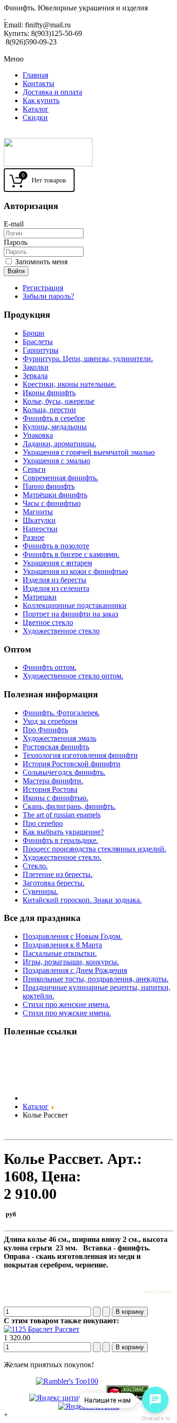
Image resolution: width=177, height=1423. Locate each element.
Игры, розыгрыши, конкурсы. (71, 962)
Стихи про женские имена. (66, 1004)
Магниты (38, 512)
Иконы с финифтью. (55, 798)
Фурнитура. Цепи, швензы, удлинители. (88, 359)
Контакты (38, 83)
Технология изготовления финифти (80, 755)
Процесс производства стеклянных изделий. (94, 849)
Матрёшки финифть (55, 495)
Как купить (41, 100)
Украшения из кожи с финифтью (75, 571)
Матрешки (40, 597)
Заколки (36, 367)
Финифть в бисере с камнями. (71, 554)
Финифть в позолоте (56, 546)
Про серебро (43, 823)
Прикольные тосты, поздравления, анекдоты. (96, 979)
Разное (33, 537)
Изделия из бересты (54, 580)
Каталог (36, 109)
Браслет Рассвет (52, 1329)
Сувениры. (40, 891)
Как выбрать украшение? (63, 832)
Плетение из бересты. (58, 874)
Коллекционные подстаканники (74, 605)
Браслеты (38, 342)
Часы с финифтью (52, 503)
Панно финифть (49, 486)
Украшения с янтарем (57, 563)
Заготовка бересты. (53, 883)
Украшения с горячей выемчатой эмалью (89, 452)
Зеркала (35, 376)
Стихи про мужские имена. (67, 1013)
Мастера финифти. (53, 781)
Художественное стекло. (62, 857)
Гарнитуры (41, 350)
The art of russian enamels (62, 815)
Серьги (34, 469)
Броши (33, 333)
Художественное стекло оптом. (73, 676)
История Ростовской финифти (71, 764)
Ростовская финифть (56, 747)
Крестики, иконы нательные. (69, 384)
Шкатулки (39, 520)
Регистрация (43, 288)
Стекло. (35, 866)
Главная (35, 75)
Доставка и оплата (52, 92)
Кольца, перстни (49, 410)
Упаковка (38, 435)
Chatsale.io (155, 1418)
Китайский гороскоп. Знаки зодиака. (82, 900)
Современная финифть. (60, 478)
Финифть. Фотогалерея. (61, 713)
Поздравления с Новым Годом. (72, 936)
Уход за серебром (50, 721)
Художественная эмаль (59, 738)
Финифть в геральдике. (60, 840)
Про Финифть (45, 730)
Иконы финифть (49, 393)
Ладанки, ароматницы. (59, 444)
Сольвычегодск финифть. (64, 772)
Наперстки (40, 529)
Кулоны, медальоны (55, 427)
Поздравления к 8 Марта (62, 945)
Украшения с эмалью (56, 461)
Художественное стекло (61, 631)
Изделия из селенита (56, 588)
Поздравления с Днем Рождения (75, 970)
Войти (16, 271)
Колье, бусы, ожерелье (58, 401)
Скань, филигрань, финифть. (69, 806)
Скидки (35, 117)
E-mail (14, 224)
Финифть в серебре (54, 418)
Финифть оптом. (49, 667)
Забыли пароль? (48, 296)
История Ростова (50, 789)
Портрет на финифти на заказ (70, 614)
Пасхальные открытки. (60, 953)
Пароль (15, 242)
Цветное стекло (48, 622)
